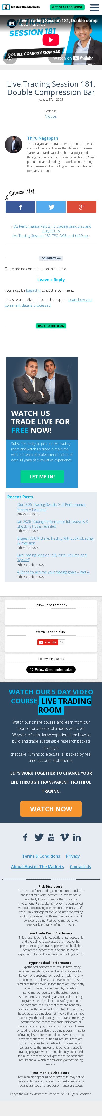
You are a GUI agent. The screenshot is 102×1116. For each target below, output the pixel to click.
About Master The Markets (37, 866)
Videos (51, 116)
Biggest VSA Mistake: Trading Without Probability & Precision (55, 540)
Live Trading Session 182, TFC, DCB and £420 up (50, 235)
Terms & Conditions (41, 856)
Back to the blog (51, 326)
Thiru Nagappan (42, 138)
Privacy (73, 856)
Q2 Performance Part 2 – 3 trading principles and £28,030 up (52, 228)
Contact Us (80, 866)
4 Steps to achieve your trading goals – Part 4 (53, 572)
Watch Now (51, 808)
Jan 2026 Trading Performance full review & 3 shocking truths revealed (52, 524)
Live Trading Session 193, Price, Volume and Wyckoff (52, 557)
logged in (33, 290)
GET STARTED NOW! (67, 7)
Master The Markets (21, 7)
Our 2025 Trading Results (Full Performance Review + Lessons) (51, 507)
